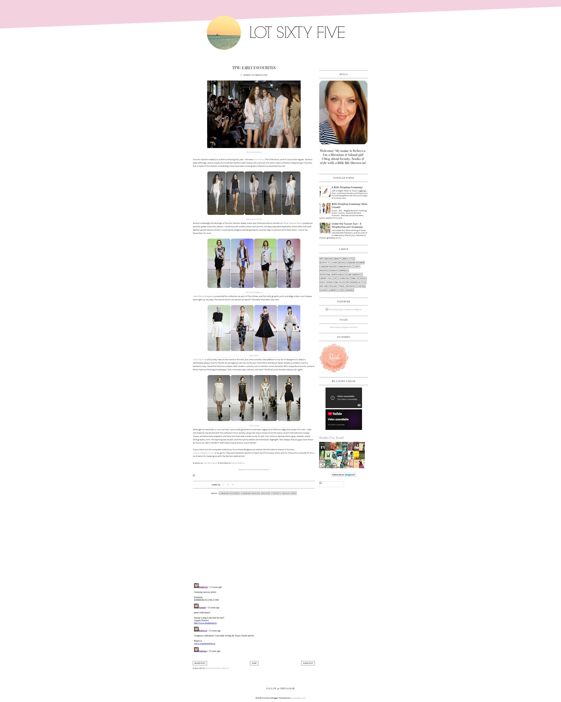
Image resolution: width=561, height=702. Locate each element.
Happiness (343, 270)
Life (335, 278)
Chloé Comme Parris (254, 152)
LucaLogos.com (298, 698)
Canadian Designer (229, 493)
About (338, 327)
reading (349, 290)
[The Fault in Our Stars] (340, 455)
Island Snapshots (354, 274)
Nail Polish (340, 282)
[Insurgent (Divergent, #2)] (339, 447)
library (333, 290)
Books (342, 263)
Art (321, 259)
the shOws (259, 159)
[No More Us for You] (334, 447)
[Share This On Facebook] (223, 485)
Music (363, 278)
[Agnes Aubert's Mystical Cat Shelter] (351, 447)
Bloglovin (242, 470)
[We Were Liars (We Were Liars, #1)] (334, 464)
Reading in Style (358, 282)
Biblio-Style (348, 259)
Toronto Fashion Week (284, 493)
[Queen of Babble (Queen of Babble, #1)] (351, 464)
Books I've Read (331, 437)
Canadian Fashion (250, 493)
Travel (342, 286)
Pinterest (266, 470)
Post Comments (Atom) (217, 668)
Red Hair (324, 286)
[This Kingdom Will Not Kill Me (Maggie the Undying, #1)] (334, 456)
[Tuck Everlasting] (357, 456)
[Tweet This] (228, 485)
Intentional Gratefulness (332, 274)
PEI (348, 282)
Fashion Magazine (238, 463)
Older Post (308, 663)
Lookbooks (343, 278)
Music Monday (326, 282)
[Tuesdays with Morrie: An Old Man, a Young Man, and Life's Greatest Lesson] (356, 464)
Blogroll (345, 327)
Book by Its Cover (328, 263)
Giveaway (333, 270)
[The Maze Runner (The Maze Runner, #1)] (323, 456)
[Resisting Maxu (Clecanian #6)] (345, 456)
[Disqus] (254, 543)
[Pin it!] (233, 485)
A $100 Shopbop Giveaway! (347, 187)
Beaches (329, 259)
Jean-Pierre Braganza (254, 292)
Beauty (338, 259)
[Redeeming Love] (362, 464)
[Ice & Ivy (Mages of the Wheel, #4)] (351, 456)
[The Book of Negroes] (362, 447)
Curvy (357, 267)
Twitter (249, 470)
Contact (354, 327)
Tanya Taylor (253, 356)
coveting (360, 286)
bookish (351, 286)
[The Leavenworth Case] (328, 447)
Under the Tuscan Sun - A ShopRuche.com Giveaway (347, 225)
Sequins (333, 286)
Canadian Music (345, 267)
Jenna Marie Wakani (210, 463)
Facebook (257, 470)
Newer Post (199, 663)
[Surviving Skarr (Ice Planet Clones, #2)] (345, 464)
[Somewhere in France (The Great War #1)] (340, 464)
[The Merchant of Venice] (362, 456)
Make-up (355, 278)
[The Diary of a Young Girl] (356, 447)
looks (341, 290)
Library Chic (325, 278)
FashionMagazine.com (203, 453)
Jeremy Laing (254, 426)
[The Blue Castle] (345, 447)
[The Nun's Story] (328, 464)
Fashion (266, 493)
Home (254, 663)
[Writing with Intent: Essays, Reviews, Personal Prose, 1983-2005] (323, 447)
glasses (324, 290)
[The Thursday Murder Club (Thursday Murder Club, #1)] (322, 464)
